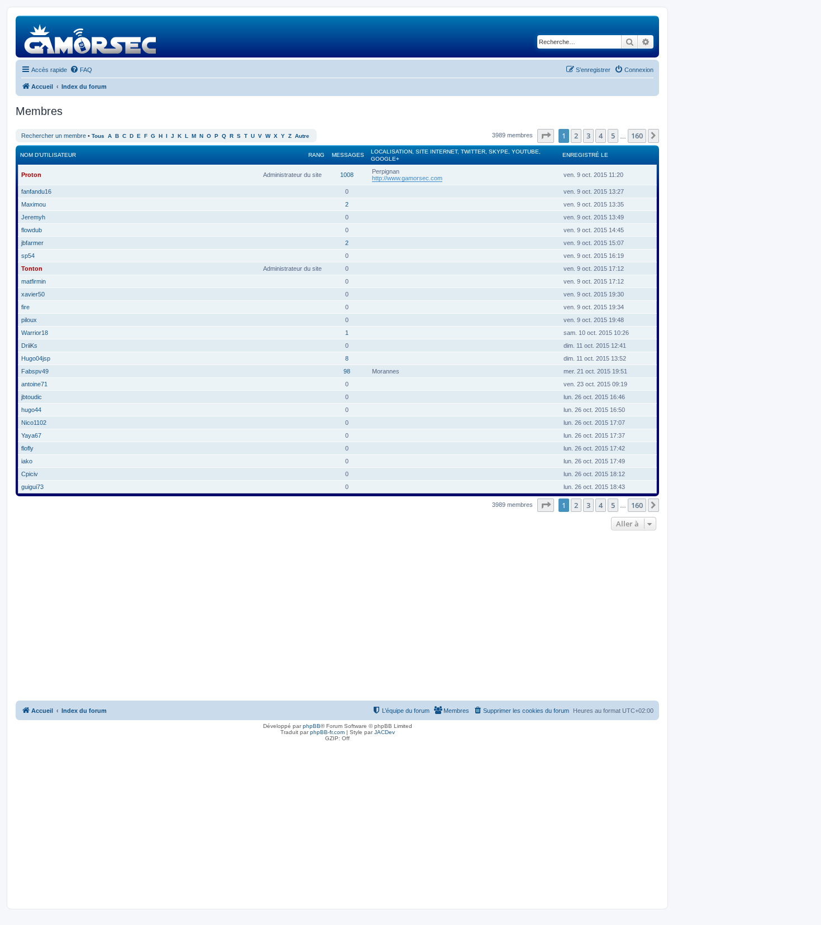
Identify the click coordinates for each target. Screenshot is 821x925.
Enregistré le (585, 155)
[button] (545, 135)
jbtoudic (31, 397)
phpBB (312, 726)
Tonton (31, 268)
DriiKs (29, 345)
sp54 (28, 255)
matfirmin (33, 281)
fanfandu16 (36, 191)
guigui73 (32, 486)
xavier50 (33, 294)
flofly (27, 448)
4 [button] (601, 136)
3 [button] (588, 136)
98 (346, 371)
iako (26, 461)
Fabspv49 (35, 371)
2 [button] (576, 136)
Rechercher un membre (53, 135)
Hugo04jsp (35, 358)
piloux (29, 320)
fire (25, 307)
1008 (347, 174)
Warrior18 (34, 332)
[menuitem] (81, 69)
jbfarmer (32, 242)
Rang (316, 155)
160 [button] (637, 136)
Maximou (33, 204)
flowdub (31, 230)
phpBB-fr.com (327, 732)
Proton (31, 174)
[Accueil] (90, 36)
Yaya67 (31, 435)
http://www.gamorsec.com (407, 178)
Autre (302, 136)
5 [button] (613, 136)
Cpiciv (29, 474)
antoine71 (34, 384)
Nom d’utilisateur (48, 155)
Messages (348, 155)
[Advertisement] (337, 617)
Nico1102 (33, 422)
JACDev (384, 732)
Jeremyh (33, 217)
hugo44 (31, 409)
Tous (98, 136)
